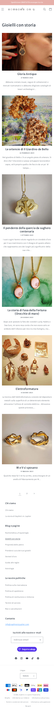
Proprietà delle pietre (14, 544)
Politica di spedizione (14, 591)
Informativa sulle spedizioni (40, 702)
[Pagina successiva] (34, 493)
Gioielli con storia (12, 539)
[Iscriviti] (40, 640)
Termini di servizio (12, 603)
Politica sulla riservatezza (16, 585)
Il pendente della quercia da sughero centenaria (27, 229)
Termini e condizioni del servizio (17, 702)
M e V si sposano (27, 467)
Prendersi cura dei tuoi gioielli (18, 550)
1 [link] (19, 493)
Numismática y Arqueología (17, 533)
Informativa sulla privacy (40, 698)
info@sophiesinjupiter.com (17, 624)
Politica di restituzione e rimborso (19, 597)
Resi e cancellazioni (13, 609)
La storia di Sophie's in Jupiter (18, 516)
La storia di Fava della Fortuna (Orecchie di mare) (27, 312)
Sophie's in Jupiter (25, 695)
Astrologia (9, 568)
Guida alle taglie (12, 562)
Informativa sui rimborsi (20, 698)
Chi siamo (9, 510)
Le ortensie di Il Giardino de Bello (27, 149)
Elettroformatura (27, 388)
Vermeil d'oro (11, 556)
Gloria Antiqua (26, 74)
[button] (44, 9)
